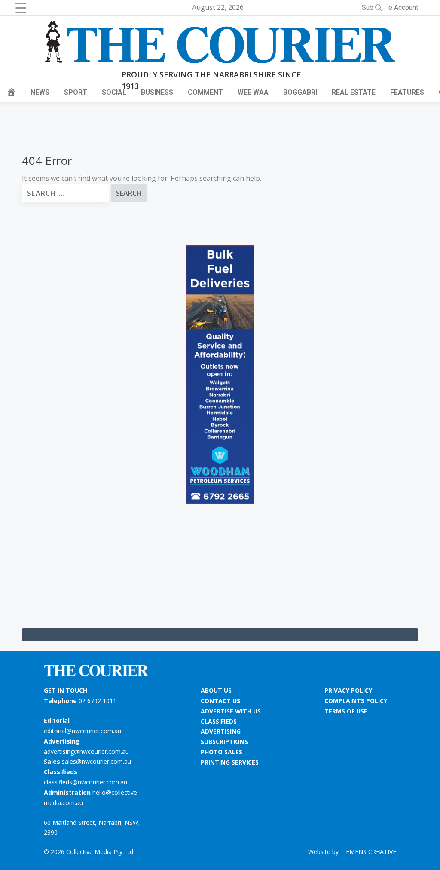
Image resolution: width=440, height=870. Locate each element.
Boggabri (300, 92)
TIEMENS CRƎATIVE (368, 852)
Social (114, 92)
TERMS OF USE (345, 711)
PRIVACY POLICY (348, 690)
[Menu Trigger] (20, 7)
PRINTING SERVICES (230, 762)
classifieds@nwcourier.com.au (85, 782)
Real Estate (354, 92)
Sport (75, 92)
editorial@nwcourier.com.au (82, 731)
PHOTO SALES (221, 752)
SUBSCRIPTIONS (224, 741)
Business (157, 92)
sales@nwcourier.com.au (96, 761)
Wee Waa (253, 92)
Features (407, 92)
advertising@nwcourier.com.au (86, 751)
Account (406, 7)
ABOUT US (216, 690)
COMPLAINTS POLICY (355, 701)
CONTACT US (220, 701)
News (40, 92)
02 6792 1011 (97, 701)
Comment (205, 92)
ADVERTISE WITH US (231, 711)
